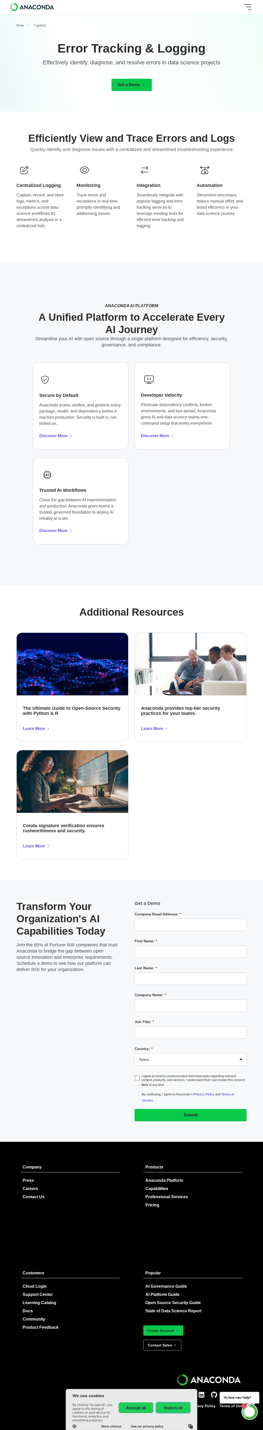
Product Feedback (41, 1327)
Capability (40, 25)
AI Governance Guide (166, 1286)
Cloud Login (35, 1286)
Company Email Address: (158, 914)
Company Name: (150, 995)
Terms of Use (231, 1406)
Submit (191, 1115)
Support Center (38, 1294)
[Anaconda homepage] (32, 7)
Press (28, 1180)
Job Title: (144, 1022)
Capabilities (156, 1188)
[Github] (214, 1395)
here (145, 1085)
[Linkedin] (201, 1395)
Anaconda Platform (164, 1180)
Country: (144, 1049)
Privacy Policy (203, 1094)
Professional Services (166, 1197)
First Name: (146, 941)
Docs (28, 1311)
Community (34, 1319)
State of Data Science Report (173, 1311)
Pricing (152, 1205)
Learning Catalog (39, 1303)
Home (20, 25)
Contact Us (33, 1197)
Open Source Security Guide (173, 1303)
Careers (30, 1188)
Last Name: (146, 968)
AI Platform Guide (162, 1294)
